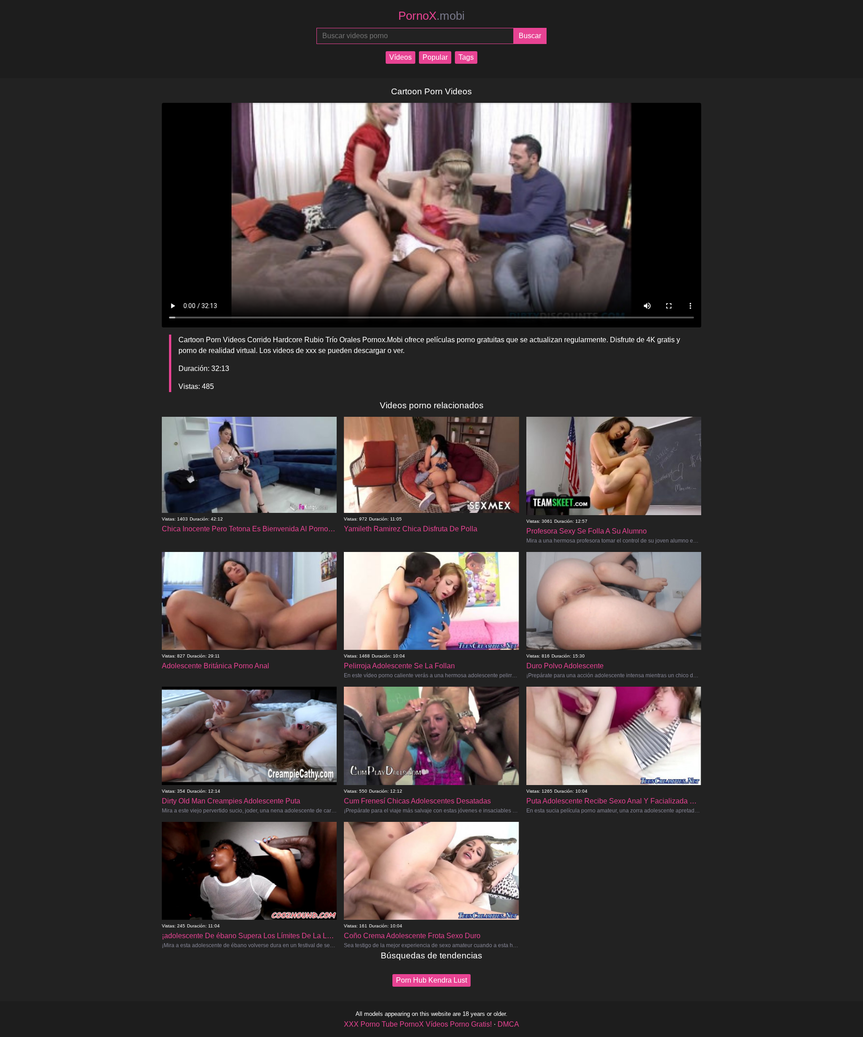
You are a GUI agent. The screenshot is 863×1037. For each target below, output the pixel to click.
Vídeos (400, 57)
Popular (435, 57)
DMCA (508, 1024)
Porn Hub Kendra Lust (431, 980)
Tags (466, 57)
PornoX (431, 15)
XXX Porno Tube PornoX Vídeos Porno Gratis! (418, 1024)
